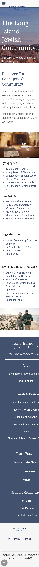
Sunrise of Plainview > (17, 279)
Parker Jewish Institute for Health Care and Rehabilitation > (20, 296)
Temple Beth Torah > (17, 169)
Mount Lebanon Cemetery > (21, 218)
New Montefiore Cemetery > (20, 201)
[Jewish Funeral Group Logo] (19, 530)
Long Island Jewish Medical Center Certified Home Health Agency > (21, 286)
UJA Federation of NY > (18, 247)
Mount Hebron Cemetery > (20, 215)
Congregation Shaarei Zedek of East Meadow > (21, 177)
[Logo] (20, 10)
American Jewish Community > (15, 252)
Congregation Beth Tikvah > (21, 182)
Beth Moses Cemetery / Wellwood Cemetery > (18, 206)
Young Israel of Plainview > (20, 172)
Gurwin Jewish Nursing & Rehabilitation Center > (19, 274)
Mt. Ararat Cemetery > (17, 211)
